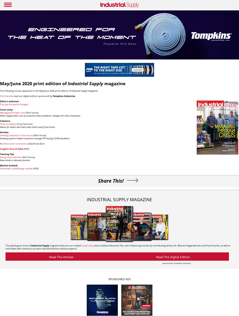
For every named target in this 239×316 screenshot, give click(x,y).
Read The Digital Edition (173, 257)
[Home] (119, 7)
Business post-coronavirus (14, 143)
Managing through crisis (12, 112)
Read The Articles (61, 257)
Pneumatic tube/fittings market (16, 168)
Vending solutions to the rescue (16, 135)
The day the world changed (14, 104)
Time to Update (8, 124)
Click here (5, 96)
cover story (88, 245)
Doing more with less (11, 157)
